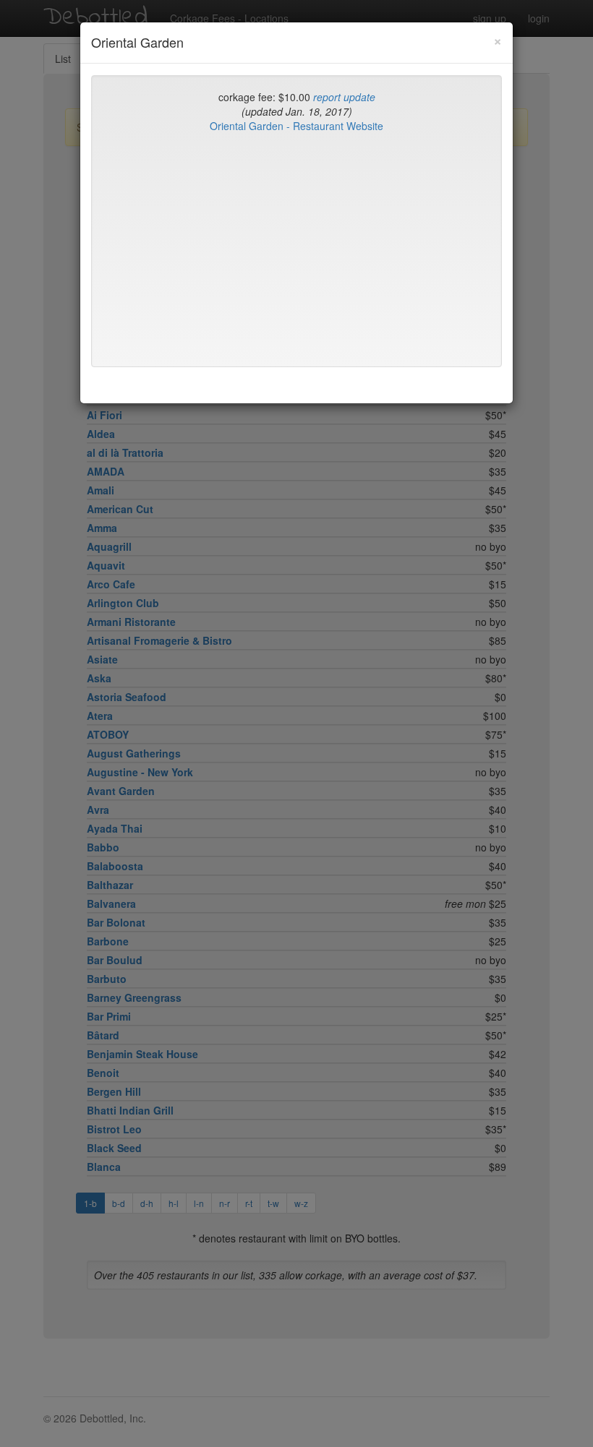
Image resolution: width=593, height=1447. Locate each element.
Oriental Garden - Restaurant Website (296, 126)
